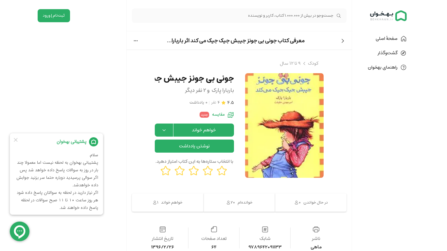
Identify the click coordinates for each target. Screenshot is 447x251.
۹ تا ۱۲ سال (290, 63)
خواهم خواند (204, 130)
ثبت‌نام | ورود (54, 15)
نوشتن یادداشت (194, 146)
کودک (313, 63)
